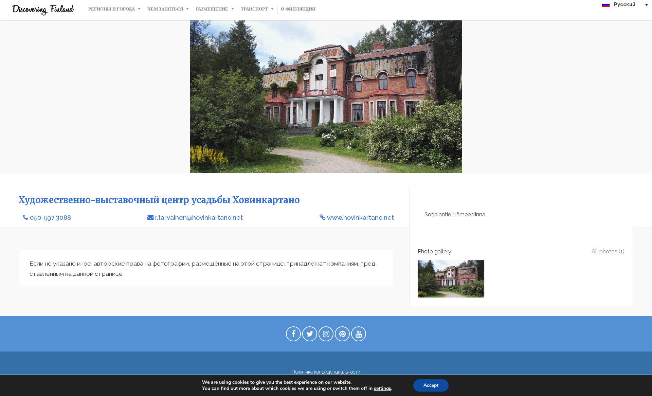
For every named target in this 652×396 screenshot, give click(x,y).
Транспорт (254, 9)
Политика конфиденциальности (326, 372)
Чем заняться (165, 9)
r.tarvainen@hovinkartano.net (199, 217)
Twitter (309, 335)
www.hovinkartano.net (360, 217)
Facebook (293, 335)
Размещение (212, 9)
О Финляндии (298, 9)
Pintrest (342, 335)
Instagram (326, 335)
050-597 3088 (50, 217)
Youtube (358, 335)
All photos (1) (608, 251)
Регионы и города (111, 9)
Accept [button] (430, 385)
